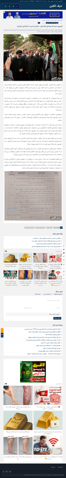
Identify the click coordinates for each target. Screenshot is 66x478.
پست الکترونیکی (28, 307)
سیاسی (43, 20)
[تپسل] (4, 12)
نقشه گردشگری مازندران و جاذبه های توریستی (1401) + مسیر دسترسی (42, 329)
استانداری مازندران (40, 228)
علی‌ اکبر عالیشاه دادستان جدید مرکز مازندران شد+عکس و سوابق (44, 337)
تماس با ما (60, 467)
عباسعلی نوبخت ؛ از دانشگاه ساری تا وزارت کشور (48, 345)
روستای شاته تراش (29, 228)
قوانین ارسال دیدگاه (54, 314)
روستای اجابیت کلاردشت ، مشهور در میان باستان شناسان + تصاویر (43, 354)
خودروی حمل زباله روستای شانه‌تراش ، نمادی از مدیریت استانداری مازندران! (40, 26)
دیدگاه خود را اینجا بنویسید (53, 300)
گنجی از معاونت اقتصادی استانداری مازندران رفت (48, 244)
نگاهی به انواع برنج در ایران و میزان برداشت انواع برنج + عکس (44, 332)
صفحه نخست (59, 20)
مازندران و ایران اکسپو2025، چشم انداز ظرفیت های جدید (46, 241)
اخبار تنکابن (49, 228)
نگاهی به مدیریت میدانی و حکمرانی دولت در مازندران (46, 238)
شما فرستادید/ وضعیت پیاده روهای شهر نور (49, 351)
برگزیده (47, 20)
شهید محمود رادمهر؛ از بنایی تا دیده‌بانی (50, 343)
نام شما (58, 307)
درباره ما (52, 467)
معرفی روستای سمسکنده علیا (53, 334)
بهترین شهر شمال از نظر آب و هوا (51, 348)
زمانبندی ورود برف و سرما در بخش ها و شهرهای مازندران (46, 246)
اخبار (55, 20)
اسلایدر (51, 20)
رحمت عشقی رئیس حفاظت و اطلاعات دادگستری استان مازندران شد (43, 340)
